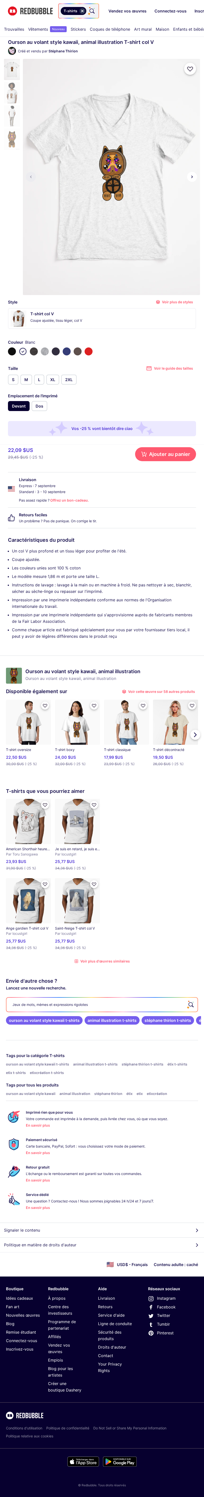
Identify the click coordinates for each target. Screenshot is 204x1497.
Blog (10, 1323)
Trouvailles (14, 29)
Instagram (166, 1298)
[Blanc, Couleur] (23, 351)
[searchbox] (102, 1005)
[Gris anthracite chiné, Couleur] (34, 351)
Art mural (143, 29)
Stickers (78, 29)
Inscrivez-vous (19, 1349)
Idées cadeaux (19, 1298)
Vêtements (46, 29)
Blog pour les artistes (60, 1372)
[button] (12, 69)
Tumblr (163, 1324)
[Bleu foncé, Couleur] (56, 351)
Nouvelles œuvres (23, 1315)
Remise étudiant (21, 1332)
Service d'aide (111, 1315)
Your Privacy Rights (110, 1367)
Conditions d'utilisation (24, 1428)
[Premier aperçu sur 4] (31, 177)
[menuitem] (14, 29)
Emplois (55, 1360)
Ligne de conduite (115, 1323)
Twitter (163, 1315)
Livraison (106, 1298)
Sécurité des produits (109, 1335)
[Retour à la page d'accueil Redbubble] (30, 11)
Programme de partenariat (62, 1325)
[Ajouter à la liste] (190, 69)
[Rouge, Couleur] (89, 351)
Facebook (166, 1306)
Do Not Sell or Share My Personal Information (129, 1428)
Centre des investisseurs (60, 1310)
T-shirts (57, 1055)
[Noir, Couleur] (12, 351)
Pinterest (165, 1332)
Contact (105, 1355)
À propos (56, 1298)
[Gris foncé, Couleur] (78, 351)
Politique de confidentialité (67, 1428)
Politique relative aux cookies (29, 1436)
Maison (162, 29)
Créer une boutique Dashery (64, 1386)
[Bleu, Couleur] (67, 351)
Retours (105, 1306)
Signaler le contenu (22, 1230)
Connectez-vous (21, 1340)
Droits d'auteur (112, 1347)
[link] (44, 1020)
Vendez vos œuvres (59, 1348)
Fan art (12, 1306)
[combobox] (79, 11)
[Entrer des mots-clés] (92, 11)
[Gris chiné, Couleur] (45, 351)
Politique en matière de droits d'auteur (40, 1244)
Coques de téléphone (110, 29)
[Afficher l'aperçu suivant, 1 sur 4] (192, 177)
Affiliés (54, 1336)
